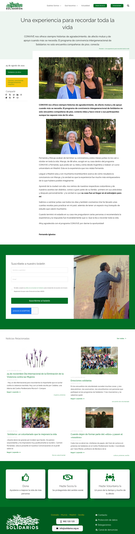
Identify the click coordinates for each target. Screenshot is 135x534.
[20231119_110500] (99, 347)
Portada (101, 48)
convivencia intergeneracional (15, 81)
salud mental (61, 455)
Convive (11, 80)
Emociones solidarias (81, 380)
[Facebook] (6, 94)
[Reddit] (14, 94)
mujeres (56, 395)
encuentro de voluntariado (120, 401)
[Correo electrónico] (17, 97)
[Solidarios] (14, 3)
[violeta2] (35, 347)
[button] (128, 5)
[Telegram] (6, 97)
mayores (11, 84)
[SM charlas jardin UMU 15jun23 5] (35, 408)
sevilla (127, 455)
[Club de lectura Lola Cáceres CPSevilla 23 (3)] (99, 408)
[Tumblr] (10, 97)
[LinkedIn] (17, 94)
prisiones (62, 395)
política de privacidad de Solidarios (34, 288)
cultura (115, 455)
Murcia (54, 455)
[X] (10, 94)
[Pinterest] (14, 97)
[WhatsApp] (21, 94)
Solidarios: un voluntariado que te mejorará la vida (32, 434)
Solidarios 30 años (14, 72)
